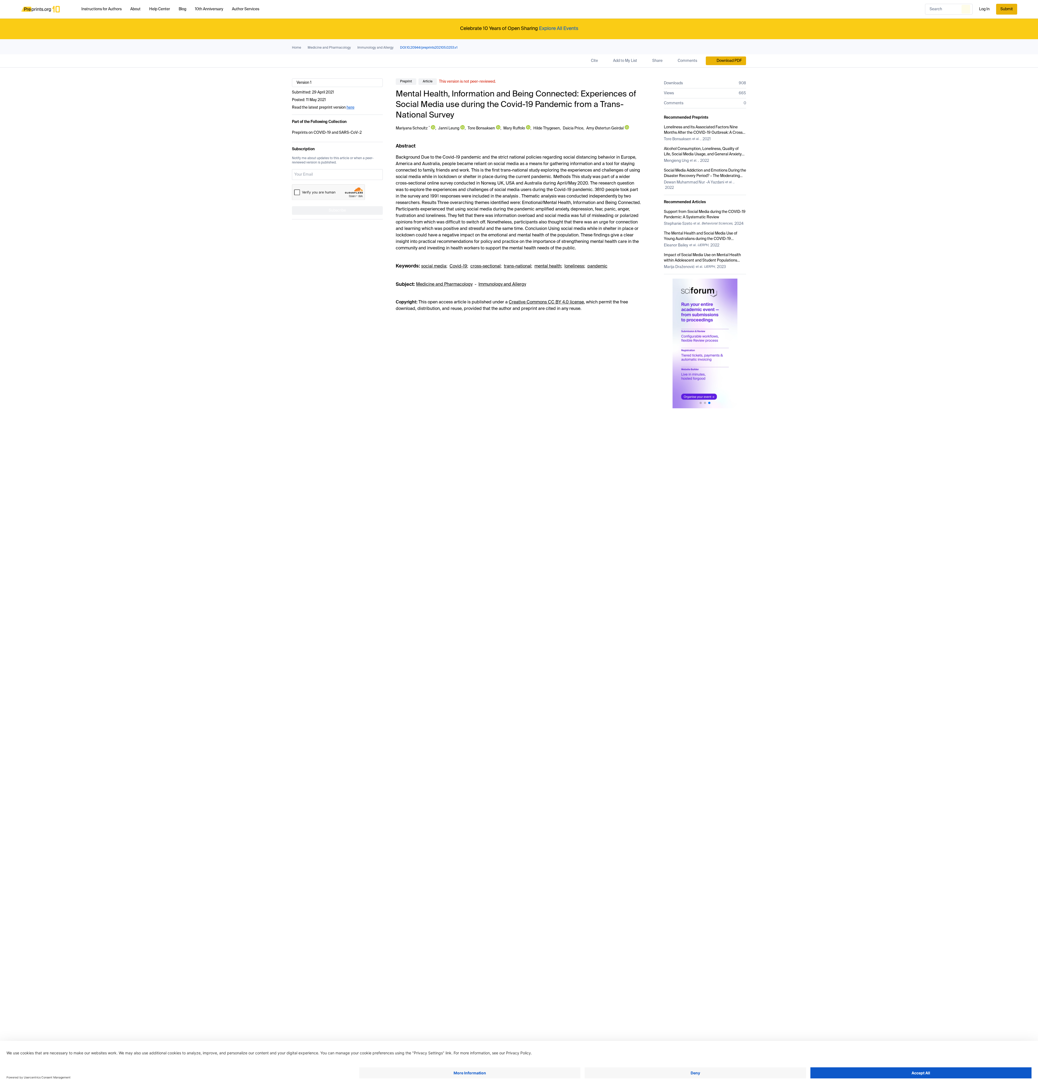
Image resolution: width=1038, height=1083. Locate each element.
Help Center (159, 9)
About (135, 9)
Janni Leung (448, 128)
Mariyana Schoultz (412, 128)
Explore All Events (558, 28)
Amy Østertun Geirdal (605, 128)
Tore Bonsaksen (481, 128)
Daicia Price (573, 128)
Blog (182, 9)
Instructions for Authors (101, 9)
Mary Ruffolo (514, 128)
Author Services (245, 9)
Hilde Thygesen (546, 128)
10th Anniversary (209, 9)
